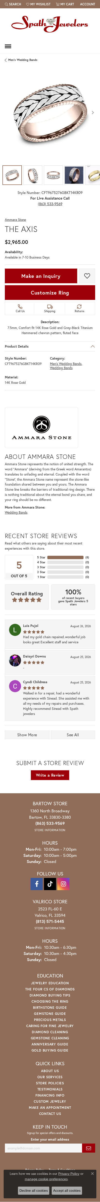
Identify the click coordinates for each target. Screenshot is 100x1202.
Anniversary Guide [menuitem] (50, 1044)
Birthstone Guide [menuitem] (50, 1007)
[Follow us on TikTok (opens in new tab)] (50, 884)
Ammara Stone (15, 220)
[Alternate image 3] (53, 175)
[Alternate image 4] (74, 175)
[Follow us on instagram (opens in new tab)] (63, 884)
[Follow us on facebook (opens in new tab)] (37, 884)
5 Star (41, 557)
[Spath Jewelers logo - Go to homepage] (50, 24)
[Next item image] (93, 112)
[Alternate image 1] (12, 175)
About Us (50, 1070)
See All (73, 734)
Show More (27, 734)
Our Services (50, 1077)
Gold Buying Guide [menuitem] (50, 1050)
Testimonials (50, 1089)
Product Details (17, 346)
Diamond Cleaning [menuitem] (50, 1032)
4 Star (41, 562)
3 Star (41, 567)
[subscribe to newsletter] (88, 1148)
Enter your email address (50, 1139)
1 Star (41, 577)
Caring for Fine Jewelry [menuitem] (50, 1025)
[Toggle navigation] (8, 46)
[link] (87, 4)
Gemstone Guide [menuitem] (50, 1013)
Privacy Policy (68, 1174)
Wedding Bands (61, 368)
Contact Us (50, 1113)
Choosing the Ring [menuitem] (50, 1001)
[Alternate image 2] (32, 175)
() (87, 557)
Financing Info (50, 1095)
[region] (50, 112)
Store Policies (50, 1083)
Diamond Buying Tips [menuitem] (50, 995)
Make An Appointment (50, 1107)
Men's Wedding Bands (22, 60)
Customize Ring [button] (50, 292)
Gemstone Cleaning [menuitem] (50, 1038)
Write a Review (50, 775)
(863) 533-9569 (50, 203)
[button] (13, 4)
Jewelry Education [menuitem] (50, 983)
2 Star (41, 572)
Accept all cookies (67, 1190)
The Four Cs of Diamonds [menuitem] (50, 989)
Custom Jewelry (50, 1101)
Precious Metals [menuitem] (50, 1019)
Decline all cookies (33, 1190)
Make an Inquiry (41, 275)
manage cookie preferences (46, 1179)
